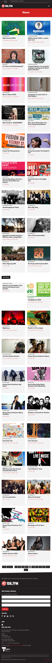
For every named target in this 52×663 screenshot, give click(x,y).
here (5, 643)
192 (33, 567)
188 (19, 567)
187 (16, 567)
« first (4, 567)
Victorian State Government (16, 645)
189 (23, 567)
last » (26, 570)
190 (26, 567)
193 (37, 567)
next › (48, 567)
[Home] (7, 6)
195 (44, 567)
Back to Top (48, 659)
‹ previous (10, 567)
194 (40, 567)
